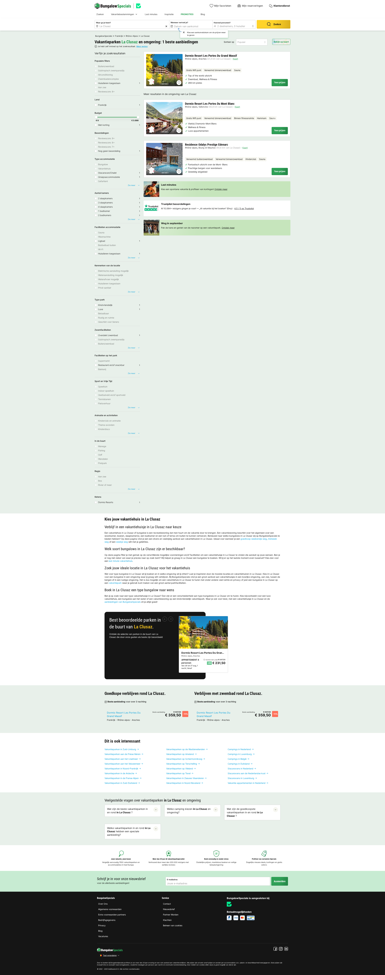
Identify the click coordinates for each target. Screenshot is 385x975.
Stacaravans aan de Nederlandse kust (246, 773)
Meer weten (142, 46)
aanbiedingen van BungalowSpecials (123, 602)
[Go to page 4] (165, 83)
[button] (251, 42)
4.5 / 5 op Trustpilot (244, 208)
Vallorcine (203, 106)
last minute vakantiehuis (120, 561)
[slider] (96, 117)
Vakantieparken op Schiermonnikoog (184, 759)
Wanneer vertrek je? (179, 22)
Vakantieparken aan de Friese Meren (122, 754)
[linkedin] (286, 949)
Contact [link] (167, 903)
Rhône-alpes (191, 58)
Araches (202, 58)
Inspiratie (169, 14)
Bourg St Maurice (207, 147)
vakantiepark (115, 583)
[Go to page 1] (160, 83)
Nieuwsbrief (169, 909)
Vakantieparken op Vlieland (179, 768)
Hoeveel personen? (222, 23)
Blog (203, 14)
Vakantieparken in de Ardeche (119, 773)
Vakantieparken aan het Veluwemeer (122, 763)
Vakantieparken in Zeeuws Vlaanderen (185, 778)
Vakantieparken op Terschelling (181, 763)
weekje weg (122, 542)
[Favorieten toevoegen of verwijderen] (179, 82)
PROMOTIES (187, 14)
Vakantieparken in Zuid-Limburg (120, 749)
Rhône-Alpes (132, 36)
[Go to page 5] (166, 83)
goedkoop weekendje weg (254, 539)
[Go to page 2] (162, 83)
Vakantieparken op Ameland (180, 754)
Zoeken (100, 14)
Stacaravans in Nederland (240, 768)
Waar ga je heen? (103, 23)
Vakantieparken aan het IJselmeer (121, 759)
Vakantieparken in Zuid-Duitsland (121, 783)
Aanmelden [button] (279, 881)
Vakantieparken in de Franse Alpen (122, 778)
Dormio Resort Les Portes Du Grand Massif (211, 55)
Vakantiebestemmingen (122, 14)
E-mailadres (172, 879)
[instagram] (281, 949)
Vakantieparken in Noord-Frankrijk (121, 768)
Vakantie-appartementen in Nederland (246, 783)
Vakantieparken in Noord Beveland (183, 783)
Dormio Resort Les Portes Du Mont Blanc (209, 103)
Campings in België (237, 759)
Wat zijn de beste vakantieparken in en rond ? (127, 810)
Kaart (235, 58)
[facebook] (275, 949)
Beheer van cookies (172, 925)
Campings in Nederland (239, 749)
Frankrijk (119, 36)
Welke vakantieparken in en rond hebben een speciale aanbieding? (128, 831)
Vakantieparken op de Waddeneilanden (185, 749)
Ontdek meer (220, 189)
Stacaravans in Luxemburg (241, 778)
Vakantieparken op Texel (178, 773)
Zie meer (131, 185)
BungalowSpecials (103, 36)
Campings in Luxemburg (240, 754)
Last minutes (151, 14)
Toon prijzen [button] (279, 82)
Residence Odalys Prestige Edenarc (206, 144)
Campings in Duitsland (239, 763)
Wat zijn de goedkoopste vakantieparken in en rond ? (245, 812)
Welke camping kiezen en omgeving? (189, 810)
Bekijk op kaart (281, 41)
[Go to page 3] (163, 83)
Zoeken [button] (277, 24)
